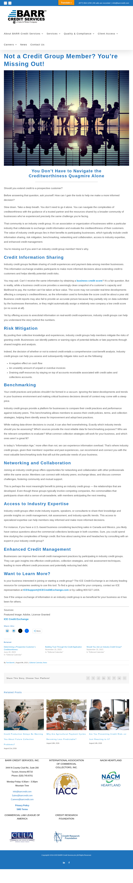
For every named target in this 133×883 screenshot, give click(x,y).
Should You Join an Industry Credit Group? (104, 647)
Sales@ (15, 795)
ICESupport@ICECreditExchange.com (46, 590)
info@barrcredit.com (120, 3)
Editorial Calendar (35, 663)
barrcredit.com (25, 795)
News (45, 663)
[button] (6, 724)
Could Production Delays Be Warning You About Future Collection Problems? (23, 739)
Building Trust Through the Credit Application (63, 647)
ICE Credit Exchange (16, 619)
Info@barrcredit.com (22, 791)
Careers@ (15, 799)
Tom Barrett (10, 663)
